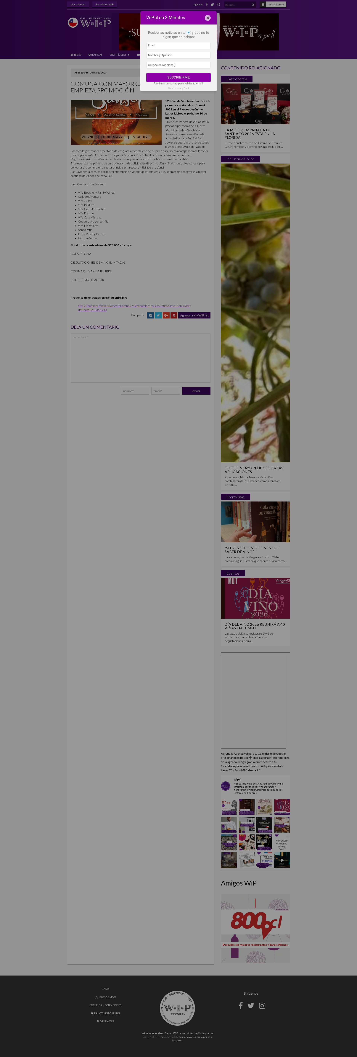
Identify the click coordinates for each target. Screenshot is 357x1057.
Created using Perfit (178, 88)
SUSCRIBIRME (178, 77)
